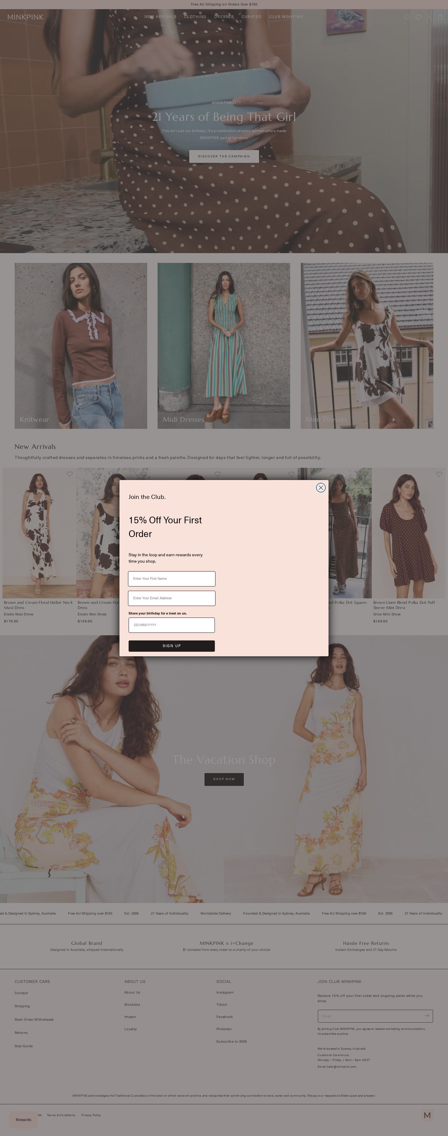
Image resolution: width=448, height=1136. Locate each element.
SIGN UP (172, 645)
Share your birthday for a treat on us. (158, 613)
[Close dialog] (320, 487)
